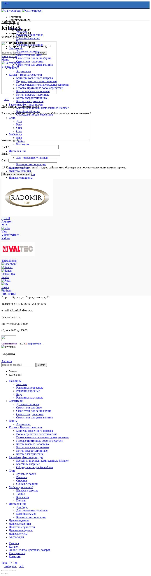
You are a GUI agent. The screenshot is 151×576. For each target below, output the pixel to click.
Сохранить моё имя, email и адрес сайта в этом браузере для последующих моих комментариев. (66, 167)
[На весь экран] (10, 570)
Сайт (4, 160)
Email (5, 153)
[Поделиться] (6, 570)
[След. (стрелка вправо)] (6, 573)
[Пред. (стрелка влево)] (2, 573)
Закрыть (6, 361)
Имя (5, 146)
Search (41, 364)
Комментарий (11, 140)
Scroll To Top (9, 562)
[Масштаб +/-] (14, 570)
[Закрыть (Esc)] (2, 570)
